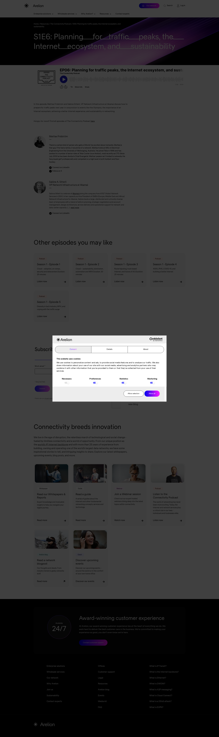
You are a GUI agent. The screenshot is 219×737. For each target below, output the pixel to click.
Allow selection (133, 394)
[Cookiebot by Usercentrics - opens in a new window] (151, 339)
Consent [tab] (73, 349)
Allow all (152, 394)
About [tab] (145, 349)
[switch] (95, 383)
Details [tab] (110, 349)
